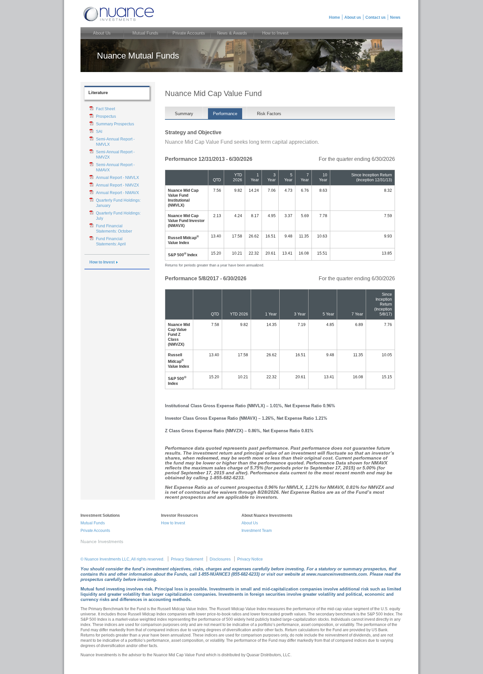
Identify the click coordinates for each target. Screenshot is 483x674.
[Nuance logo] (117, 22)
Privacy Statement (187, 559)
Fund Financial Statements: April (111, 241)
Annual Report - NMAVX (117, 192)
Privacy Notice (250, 559)
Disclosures (220, 559)
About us (352, 17)
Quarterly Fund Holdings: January (118, 203)
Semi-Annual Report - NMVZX (115, 155)
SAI (99, 131)
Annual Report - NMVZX (117, 185)
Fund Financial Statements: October (114, 229)
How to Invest (102, 262)
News (395, 17)
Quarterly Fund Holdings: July (118, 216)
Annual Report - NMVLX (117, 177)
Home (334, 17)
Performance (225, 113)
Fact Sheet (105, 109)
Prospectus (106, 116)
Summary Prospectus (115, 124)
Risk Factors (269, 113)
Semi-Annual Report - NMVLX (115, 142)
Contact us (375, 17)
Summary (184, 113)
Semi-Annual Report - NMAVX (115, 167)
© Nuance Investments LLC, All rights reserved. (122, 559)
